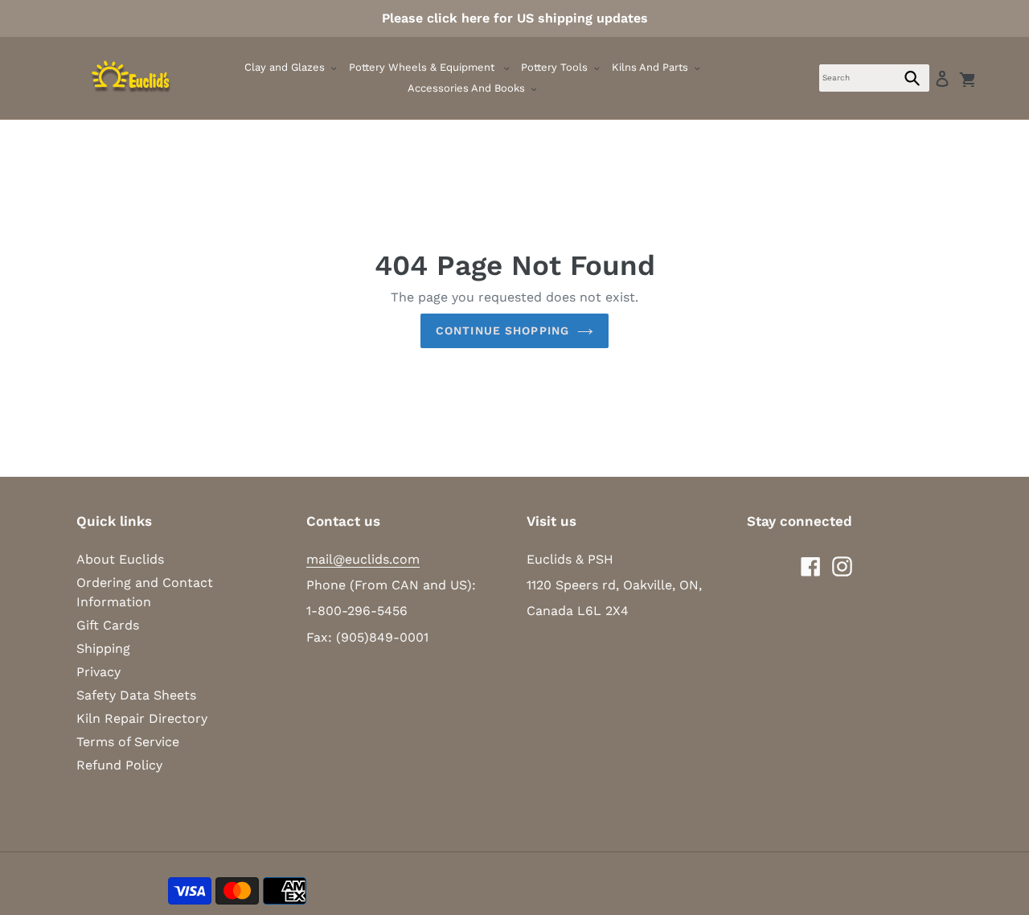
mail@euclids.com (363, 559)
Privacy (98, 671)
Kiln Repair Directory (141, 718)
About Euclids (120, 559)
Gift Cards (107, 625)
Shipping (103, 648)
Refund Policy (119, 765)
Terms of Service (127, 741)
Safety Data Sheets (136, 695)
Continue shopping (502, 330)
